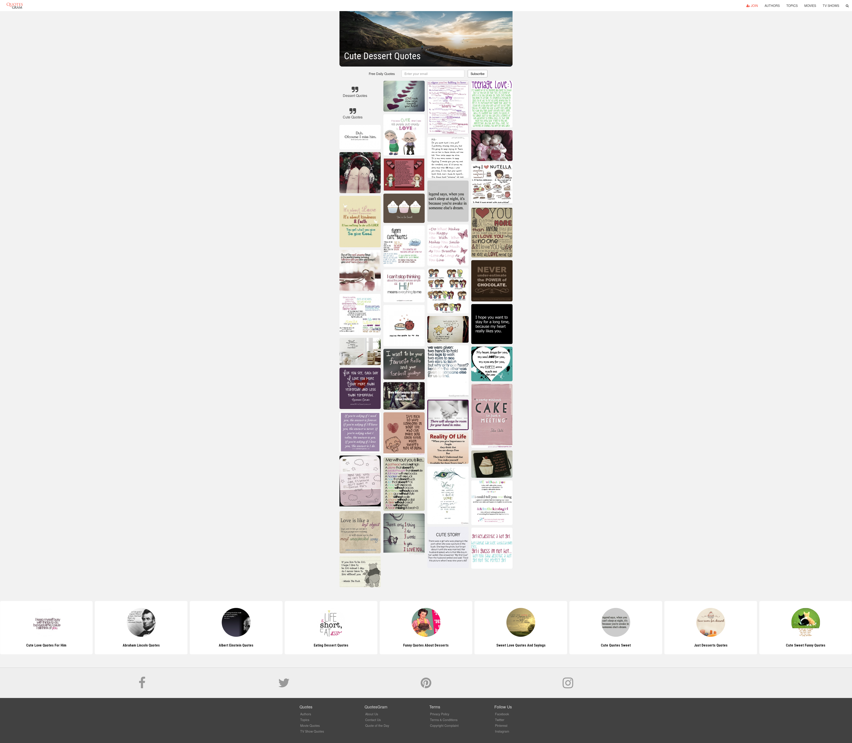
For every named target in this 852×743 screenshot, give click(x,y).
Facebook (502, 714)
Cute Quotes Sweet (521, 645)
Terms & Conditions (444, 719)
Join (754, 5)
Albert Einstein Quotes (141, 645)
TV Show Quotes (312, 731)
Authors (772, 5)
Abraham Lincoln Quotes (46, 645)
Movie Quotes (310, 725)
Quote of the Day (377, 725)
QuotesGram (15, 5)
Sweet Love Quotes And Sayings (426, 645)
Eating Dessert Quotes (236, 645)
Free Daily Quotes (382, 73)
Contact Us (373, 719)
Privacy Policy (439, 714)
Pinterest (501, 725)
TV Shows (831, 5)
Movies (810, 5)
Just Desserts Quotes (616, 645)
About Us (371, 714)
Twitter (499, 719)
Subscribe (478, 73)
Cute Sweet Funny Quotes (710, 645)
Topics (792, 5)
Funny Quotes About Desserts (331, 645)
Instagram (502, 731)
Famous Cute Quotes (806, 645)
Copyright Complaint (444, 725)
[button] (847, 5)
